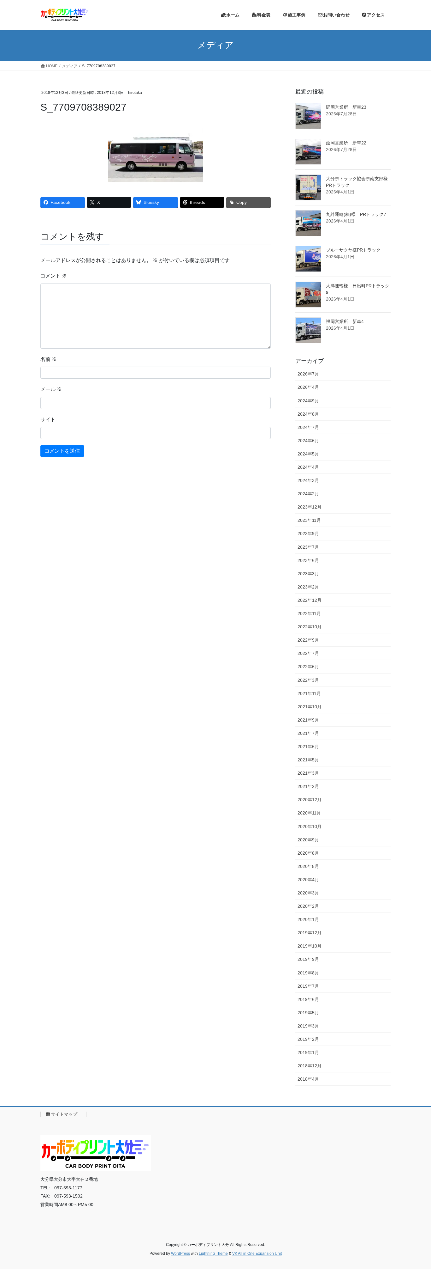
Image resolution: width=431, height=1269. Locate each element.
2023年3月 (308, 573)
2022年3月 (308, 680)
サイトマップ (66, 1114)
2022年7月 (308, 653)
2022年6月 (308, 666)
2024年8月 (308, 414)
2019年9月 (308, 959)
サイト (48, 419)
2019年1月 (308, 1052)
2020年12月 (310, 799)
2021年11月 (309, 693)
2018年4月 (308, 1079)
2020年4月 (308, 879)
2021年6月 (308, 746)
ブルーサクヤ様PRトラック (353, 250)
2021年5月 (308, 759)
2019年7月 (308, 986)
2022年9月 (308, 640)
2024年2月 (308, 493)
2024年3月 (308, 480)
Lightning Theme (213, 1253)
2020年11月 (309, 812)
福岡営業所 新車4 (345, 321)
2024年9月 (308, 400)
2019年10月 (310, 946)
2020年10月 (310, 826)
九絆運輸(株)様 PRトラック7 (356, 214)
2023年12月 (310, 506)
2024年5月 (308, 453)
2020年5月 (308, 866)
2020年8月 (308, 853)
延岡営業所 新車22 (346, 142)
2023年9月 (308, 533)
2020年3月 (308, 892)
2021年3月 (308, 773)
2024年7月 (308, 427)
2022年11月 (309, 613)
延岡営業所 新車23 (346, 107)
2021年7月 (308, 733)
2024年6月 (308, 440)
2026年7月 (308, 373)
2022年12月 (310, 600)
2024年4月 (308, 467)
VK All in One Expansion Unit (257, 1253)
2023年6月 (308, 560)
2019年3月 (308, 1025)
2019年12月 (310, 932)
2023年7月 (308, 547)
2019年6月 (308, 999)
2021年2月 (308, 786)
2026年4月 (308, 387)
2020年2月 (308, 906)
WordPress (180, 1253)
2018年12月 (310, 1065)
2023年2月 (308, 586)
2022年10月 (310, 626)
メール (51, 389)
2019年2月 (308, 1039)
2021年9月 (308, 720)
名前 (48, 359)
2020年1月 (308, 919)
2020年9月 (308, 839)
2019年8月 (308, 972)
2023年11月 (309, 520)
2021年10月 (310, 706)
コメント (53, 275)
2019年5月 (308, 1012)
